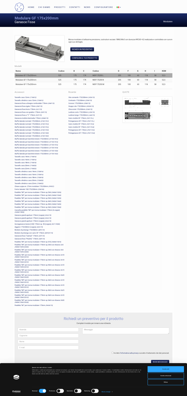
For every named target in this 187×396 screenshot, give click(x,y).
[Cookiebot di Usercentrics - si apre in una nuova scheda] (16, 392)
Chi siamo (44, 7)
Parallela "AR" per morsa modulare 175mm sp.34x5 (38, 195)
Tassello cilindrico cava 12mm (29, 100)
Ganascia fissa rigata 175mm (28, 106)
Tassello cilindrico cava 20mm (29, 180)
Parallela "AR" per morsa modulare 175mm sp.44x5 (38, 201)
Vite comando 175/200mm (81, 97)
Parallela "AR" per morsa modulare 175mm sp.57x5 (38, 242)
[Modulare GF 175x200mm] (40, 49)
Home (31, 7)
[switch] (60, 391)
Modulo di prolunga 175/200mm (30, 230)
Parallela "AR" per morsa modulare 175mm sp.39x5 (38, 198)
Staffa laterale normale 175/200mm (32, 121)
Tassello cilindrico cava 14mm (29, 171)
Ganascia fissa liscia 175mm (28, 109)
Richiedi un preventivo (82, 49)
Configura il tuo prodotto (84, 58)
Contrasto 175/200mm (80, 100)
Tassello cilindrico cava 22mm (29, 183)
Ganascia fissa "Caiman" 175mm (30, 236)
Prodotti (59, 7)
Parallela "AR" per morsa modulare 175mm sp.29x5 (38, 192)
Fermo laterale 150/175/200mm (29, 189)
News (87, 7)
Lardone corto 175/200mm (81, 112)
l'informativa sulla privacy (129, 353)
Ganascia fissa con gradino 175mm (31, 112)
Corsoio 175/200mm (79, 103)
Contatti (74, 7)
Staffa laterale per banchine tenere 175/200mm (36, 139)
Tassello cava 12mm (25, 97)
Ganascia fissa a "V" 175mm (28, 115)
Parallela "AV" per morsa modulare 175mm (34, 305)
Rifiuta (166, 382)
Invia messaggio (160, 362)
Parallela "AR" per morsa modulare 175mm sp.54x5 (38, 207)
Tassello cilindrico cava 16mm (29, 174)
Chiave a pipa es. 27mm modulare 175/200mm (34, 186)
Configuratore (103, 7)
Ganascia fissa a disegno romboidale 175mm (34, 103)
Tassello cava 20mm (25, 165)
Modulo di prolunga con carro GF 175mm (34, 233)
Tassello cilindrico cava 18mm (29, 177)
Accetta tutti (165, 369)
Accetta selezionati (165, 375)
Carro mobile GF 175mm (81, 118)
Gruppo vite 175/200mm (81, 106)
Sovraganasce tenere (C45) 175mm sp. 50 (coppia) (37, 224)
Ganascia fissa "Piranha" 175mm (30, 239)
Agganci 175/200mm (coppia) (29, 227)
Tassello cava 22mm (25, 168)
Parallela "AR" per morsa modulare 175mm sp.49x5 (38, 204)
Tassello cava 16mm (25, 160)
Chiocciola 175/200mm (80, 109)
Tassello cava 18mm (25, 163)
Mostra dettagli (106, 391)
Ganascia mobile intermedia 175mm (31, 118)
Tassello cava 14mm (25, 157)
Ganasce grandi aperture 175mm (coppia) (33, 215)
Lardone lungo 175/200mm (81, 115)
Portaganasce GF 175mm (81, 121)
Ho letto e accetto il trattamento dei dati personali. (141, 353)
